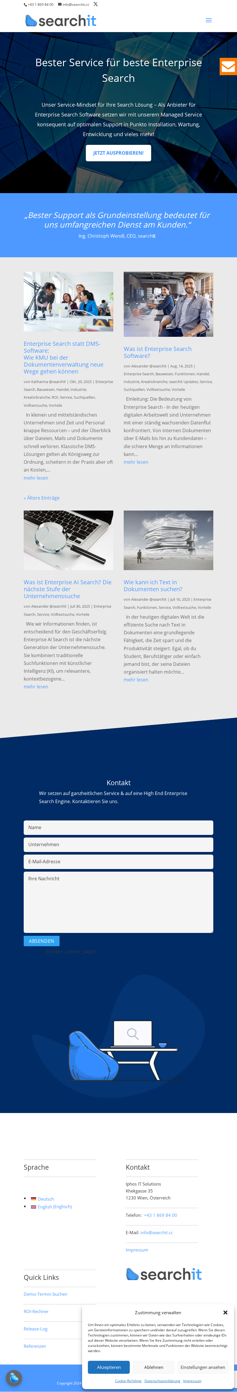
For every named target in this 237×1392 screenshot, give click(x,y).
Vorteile (55, 405)
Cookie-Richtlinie (128, 1380)
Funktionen (185, 373)
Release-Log (35, 1329)
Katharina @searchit (48, 381)
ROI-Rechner (36, 1311)
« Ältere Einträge (42, 498)
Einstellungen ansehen (203, 1367)
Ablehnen (153, 1367)
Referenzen (35, 1346)
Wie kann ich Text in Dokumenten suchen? (153, 585)
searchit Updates (183, 381)
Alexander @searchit (148, 366)
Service (66, 397)
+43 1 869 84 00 (40, 4)
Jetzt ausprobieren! (118, 153)
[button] (225, 1312)
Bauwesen (46, 389)
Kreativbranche (37, 397)
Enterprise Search (139, 373)
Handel (62, 389)
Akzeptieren (109, 1367)
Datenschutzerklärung (162, 1380)
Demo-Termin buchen (45, 1294)
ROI (55, 397)
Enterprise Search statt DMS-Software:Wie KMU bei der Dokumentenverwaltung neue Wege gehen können (63, 357)
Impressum (192, 1380)
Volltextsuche (35, 405)
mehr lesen (36, 478)
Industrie (78, 389)
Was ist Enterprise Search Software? (158, 352)
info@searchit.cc (156, 1232)
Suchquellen (84, 397)
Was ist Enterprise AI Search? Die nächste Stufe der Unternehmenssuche (68, 589)
